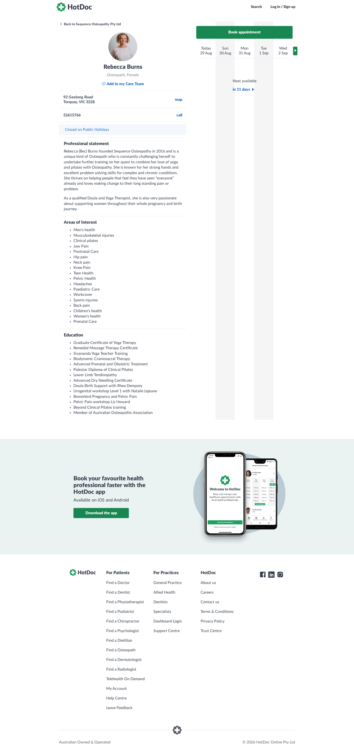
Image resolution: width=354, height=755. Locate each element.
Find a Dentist (118, 592)
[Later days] (295, 51)
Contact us (210, 602)
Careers (207, 592)
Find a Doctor (118, 583)
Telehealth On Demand (125, 679)
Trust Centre (211, 631)
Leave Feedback (119, 708)
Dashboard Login (167, 621)
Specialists (162, 612)
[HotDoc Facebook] (262, 574)
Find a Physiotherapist (125, 602)
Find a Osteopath (121, 650)
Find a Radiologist (121, 669)
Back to (92, 24)
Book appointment (244, 32)
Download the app (101, 513)
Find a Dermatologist (124, 660)
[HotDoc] (74, 7)
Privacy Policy (212, 621)
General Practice (167, 583)
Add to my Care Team (125, 84)
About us (208, 583)
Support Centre (166, 631)
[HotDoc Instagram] (280, 574)
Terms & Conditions (217, 612)
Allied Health (164, 592)
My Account (116, 689)
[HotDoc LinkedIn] (271, 574)
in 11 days (241, 89)
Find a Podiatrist (120, 612)
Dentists (160, 602)
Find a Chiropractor (122, 621)
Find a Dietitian (119, 640)
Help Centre (116, 698)
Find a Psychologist (122, 631)
